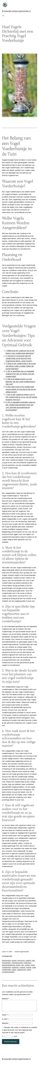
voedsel (28, 967)
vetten (33, 965)
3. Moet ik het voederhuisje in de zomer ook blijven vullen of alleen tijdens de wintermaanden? (21, 366)
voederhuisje (6, 967)
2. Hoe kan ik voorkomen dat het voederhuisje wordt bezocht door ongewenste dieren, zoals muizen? (19, 358)
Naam (5, 1015)
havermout (21, 960)
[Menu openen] (3, 16)
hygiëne (28, 960)
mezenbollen (6, 963)
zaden (29, 969)
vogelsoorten (21, 969)
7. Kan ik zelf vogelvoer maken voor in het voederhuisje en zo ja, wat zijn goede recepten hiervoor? (21, 397)
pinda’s (18, 965)
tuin (22, 965)
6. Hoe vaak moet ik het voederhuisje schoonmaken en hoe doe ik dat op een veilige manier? (21, 389)
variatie (27, 965)
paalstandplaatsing (8, 965)
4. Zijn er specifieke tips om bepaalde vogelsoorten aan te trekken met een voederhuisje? (20, 373)
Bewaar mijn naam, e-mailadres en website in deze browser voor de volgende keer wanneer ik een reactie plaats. (19, 1030)
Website (5, 1023)
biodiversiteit (6, 960)
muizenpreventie (17, 963)
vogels (14, 969)
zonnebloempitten (8, 972)
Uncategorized (7, 956)
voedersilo (15, 967)
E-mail (5, 1019)
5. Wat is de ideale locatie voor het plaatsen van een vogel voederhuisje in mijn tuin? (20, 381)
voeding (22, 967)
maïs (33, 960)
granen (14, 960)
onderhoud (27, 963)
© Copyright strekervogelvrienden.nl (16, 11)
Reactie (5, 998)
